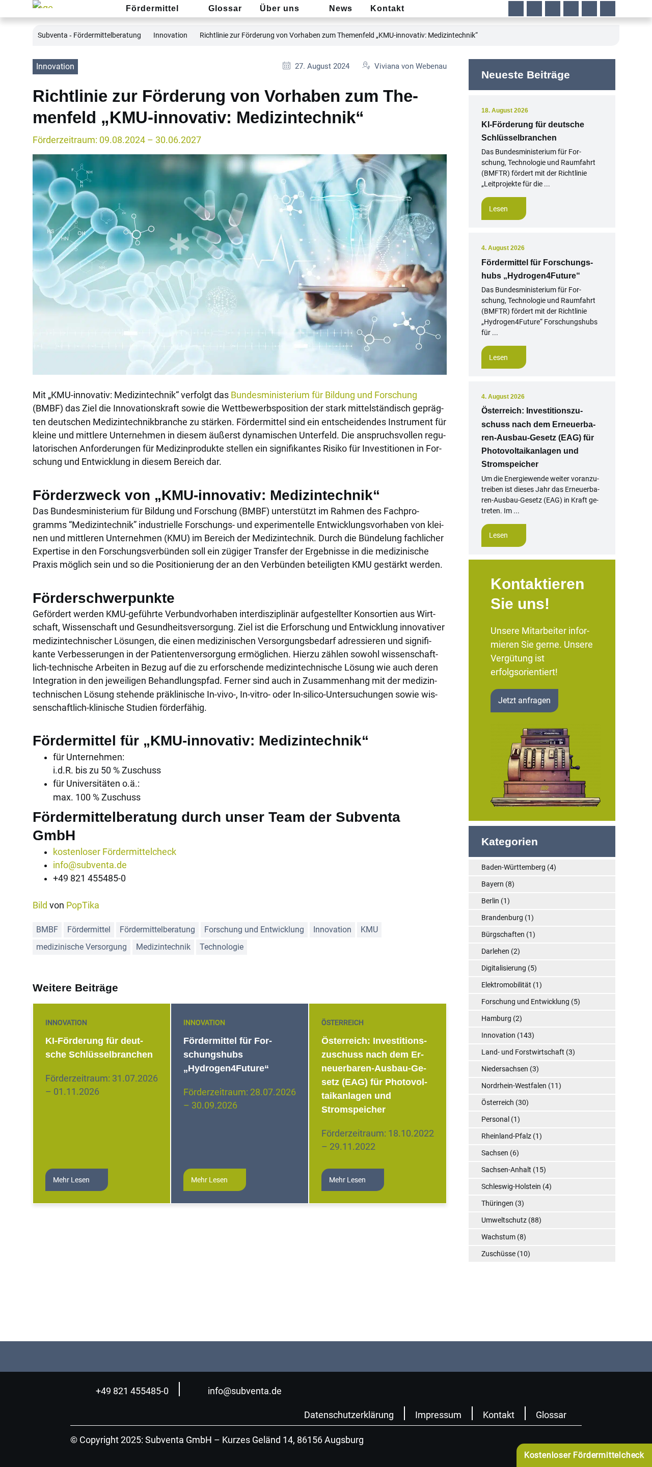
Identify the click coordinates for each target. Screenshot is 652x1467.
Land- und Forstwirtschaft (522, 1052)
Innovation (170, 35)
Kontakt (498, 1415)
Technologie (221, 947)
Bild (40, 905)
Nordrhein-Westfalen (514, 1086)
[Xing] (552, 8)
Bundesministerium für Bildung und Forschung (324, 395)
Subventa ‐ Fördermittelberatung (89, 35)
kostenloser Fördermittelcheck (114, 852)
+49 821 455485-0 (132, 1391)
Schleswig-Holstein (511, 1186)
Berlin (490, 901)
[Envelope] (589, 8)
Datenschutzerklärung (349, 1415)
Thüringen (497, 1203)
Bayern (492, 884)
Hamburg (496, 1018)
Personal (495, 1119)
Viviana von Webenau (410, 66)
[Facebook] (516, 8)
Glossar (551, 1415)
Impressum (438, 1415)
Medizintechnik (163, 947)
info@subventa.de (90, 865)
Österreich (342, 1022)
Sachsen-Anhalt (506, 1170)
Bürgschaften (503, 934)
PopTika (82, 905)
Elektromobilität (506, 985)
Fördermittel (89, 929)
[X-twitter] (571, 8)
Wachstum (498, 1237)
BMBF (47, 929)
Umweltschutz (504, 1220)
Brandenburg (502, 918)
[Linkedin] (534, 8)
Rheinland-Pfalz (506, 1136)
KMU (369, 929)
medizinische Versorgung (81, 947)
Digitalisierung (503, 968)
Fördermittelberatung (157, 929)
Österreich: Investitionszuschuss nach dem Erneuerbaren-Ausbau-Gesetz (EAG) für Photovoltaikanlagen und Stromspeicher (538, 437)
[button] (607, 8)
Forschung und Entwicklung (254, 929)
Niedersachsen (504, 1069)
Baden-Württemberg (513, 867)
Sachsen (494, 1153)
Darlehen (495, 951)
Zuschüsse (498, 1254)
